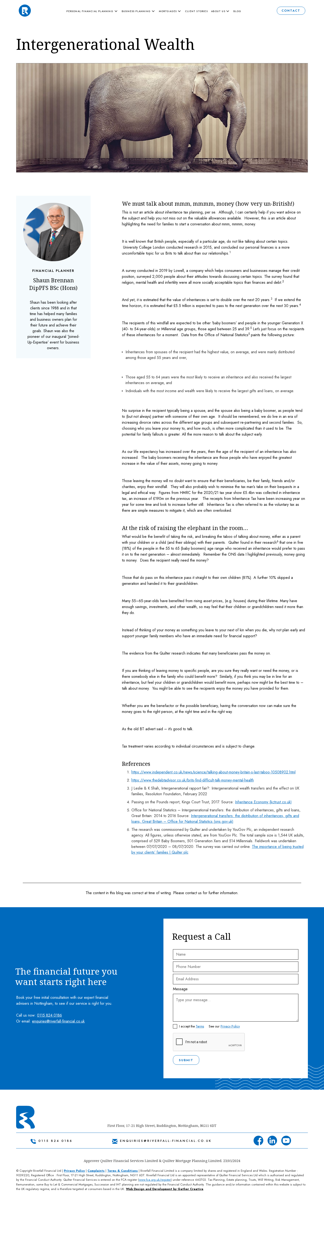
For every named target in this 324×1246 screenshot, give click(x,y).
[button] (93, 11)
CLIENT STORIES (196, 11)
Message (180, 989)
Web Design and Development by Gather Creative (164, 1189)
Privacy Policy (230, 1026)
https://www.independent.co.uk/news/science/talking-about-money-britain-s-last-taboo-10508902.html (213, 772)
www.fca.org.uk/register (155, 1179)
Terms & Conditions (122, 1170)
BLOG (237, 11)
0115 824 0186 (49, 1015)
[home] (25, 11)
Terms (200, 1026)
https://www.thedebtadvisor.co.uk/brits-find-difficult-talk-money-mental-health (192, 780)
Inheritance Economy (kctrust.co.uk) (263, 802)
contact (291, 10)
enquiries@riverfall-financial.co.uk (58, 1021)
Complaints (96, 1170)
